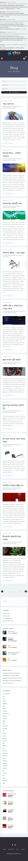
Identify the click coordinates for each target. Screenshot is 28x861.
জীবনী (3, 743)
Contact (23, 849)
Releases (10, 108)
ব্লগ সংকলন (4, 773)
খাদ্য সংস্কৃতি (5, 728)
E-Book (20, 311)
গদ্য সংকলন (4, 733)
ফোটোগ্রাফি (4, 768)
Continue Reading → (8, 143)
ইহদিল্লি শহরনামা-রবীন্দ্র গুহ (13, 485)
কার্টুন (3, 723)
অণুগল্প (4, 696)
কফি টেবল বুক (5, 711)
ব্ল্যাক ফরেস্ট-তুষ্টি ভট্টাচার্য (12, 359)
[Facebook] (12, 845)
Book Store (11, 849)
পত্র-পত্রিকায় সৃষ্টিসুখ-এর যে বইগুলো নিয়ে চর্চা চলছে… (11, 675)
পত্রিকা (4, 758)
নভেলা (4, 748)
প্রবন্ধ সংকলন (5, 763)
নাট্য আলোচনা (5, 753)
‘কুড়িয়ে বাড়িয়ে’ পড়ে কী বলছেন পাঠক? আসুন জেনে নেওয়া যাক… (12, 678)
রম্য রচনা (4, 778)
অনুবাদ (4, 698)
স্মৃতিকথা (4, 783)
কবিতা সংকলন (5, 716)
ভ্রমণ (3, 775)
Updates (14, 108)
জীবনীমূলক (4, 745)
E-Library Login (6, 615)
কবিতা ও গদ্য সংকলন (6, 713)
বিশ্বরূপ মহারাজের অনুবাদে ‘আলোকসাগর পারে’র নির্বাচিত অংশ (12, 680)
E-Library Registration (8, 618)
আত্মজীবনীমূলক (5, 703)
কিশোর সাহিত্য (5, 726)
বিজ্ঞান (3, 770)
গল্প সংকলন (4, 736)
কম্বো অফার (5, 718)
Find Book (14, 92)
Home (9, 71)
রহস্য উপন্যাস (5, 780)
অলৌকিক (4, 701)
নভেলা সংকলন (5, 750)
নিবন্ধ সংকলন (5, 755)
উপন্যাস (4, 708)
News (20, 106)
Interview (21, 255)
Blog (17, 849)
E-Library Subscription (8, 620)
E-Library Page (6, 613)
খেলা (3, 731)
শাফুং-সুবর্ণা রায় (8, 103)
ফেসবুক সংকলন (5, 765)
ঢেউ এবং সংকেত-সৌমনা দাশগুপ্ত (8, 683)
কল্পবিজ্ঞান (4, 721)
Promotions (5, 108)
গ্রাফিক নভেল (5, 738)
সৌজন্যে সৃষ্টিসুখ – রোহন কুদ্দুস (14, 252)
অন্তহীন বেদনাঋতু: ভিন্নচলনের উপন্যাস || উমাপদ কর (11, 673)
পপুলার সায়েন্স (5, 760)
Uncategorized (6, 693)
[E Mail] (15, 845)
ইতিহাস (4, 706)
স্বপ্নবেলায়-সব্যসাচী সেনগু (12, 203)
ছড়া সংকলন (4, 740)
